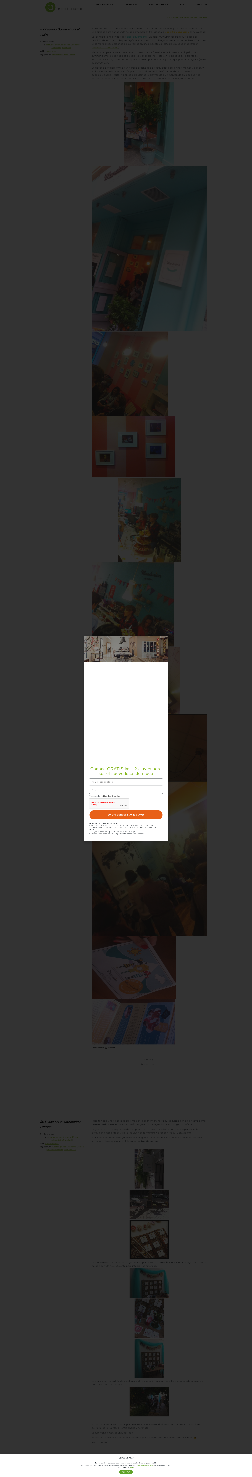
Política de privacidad (110, 796)
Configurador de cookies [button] (144, 1465)
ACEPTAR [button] (126, 1472)
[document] (126, 738)
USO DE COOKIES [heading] (126, 1458)
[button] (164, 639)
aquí (132, 1467)
